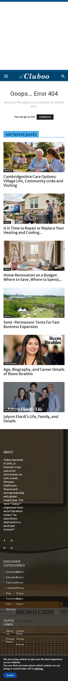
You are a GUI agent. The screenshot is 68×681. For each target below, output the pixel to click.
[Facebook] (4, 540)
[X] (11, 548)
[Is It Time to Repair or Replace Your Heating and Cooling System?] (34, 209)
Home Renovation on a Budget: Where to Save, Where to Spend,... (32, 277)
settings (38, 668)
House (7, 222)
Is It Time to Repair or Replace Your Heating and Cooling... (33, 230)
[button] (6, 76)
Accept (10, 675)
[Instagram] (11, 540)
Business (8, 316)
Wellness (8, 171)
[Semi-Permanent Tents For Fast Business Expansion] (34, 303)
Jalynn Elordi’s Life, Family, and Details (30, 418)
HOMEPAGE (45, 117)
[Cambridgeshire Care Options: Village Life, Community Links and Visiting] (34, 157)
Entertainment (11, 363)
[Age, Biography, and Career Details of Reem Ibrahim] (34, 350)
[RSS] (4, 548)
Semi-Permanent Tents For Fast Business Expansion (31, 324)
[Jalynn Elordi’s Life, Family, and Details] (34, 397)
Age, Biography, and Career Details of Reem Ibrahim (34, 371)
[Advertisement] (34, 36)
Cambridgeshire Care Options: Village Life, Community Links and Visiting (33, 181)
